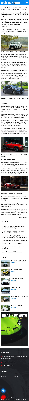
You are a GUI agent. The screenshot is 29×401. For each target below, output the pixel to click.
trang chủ (3, 8)
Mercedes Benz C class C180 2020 (19, 296)
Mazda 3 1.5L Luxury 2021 (17, 305)
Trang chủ (3, 374)
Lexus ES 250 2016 (15, 287)
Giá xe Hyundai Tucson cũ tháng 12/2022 (12, 243)
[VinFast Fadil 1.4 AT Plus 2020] (5, 263)
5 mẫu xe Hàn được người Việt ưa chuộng (12, 251)
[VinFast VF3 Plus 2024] (5, 272)
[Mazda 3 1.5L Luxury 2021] (5, 308)
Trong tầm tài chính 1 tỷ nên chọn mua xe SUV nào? (14, 240)
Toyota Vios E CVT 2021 (17, 278)
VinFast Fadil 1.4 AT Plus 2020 (18, 260)
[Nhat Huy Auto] (14, 329)
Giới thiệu (16, 374)
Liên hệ (16, 376)
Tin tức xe (3, 376)
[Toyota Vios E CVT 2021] (5, 281)
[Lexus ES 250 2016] (5, 290)
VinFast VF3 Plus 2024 (16, 269)
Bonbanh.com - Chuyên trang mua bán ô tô (16, 399)
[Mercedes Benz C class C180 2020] (5, 299)
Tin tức (9, 7)
